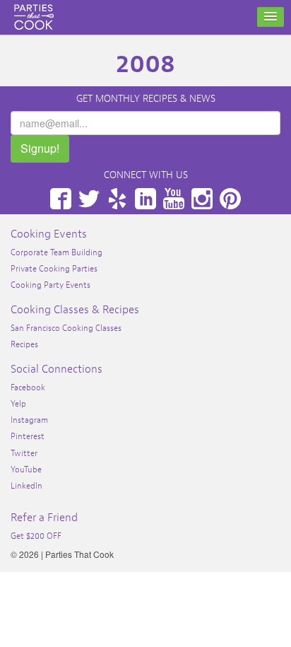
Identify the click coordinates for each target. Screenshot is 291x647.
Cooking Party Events (50, 285)
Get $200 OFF (36, 536)
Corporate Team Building (56, 252)
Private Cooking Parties (54, 268)
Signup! (39, 148)
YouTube (173, 198)
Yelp (117, 198)
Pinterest (230, 198)
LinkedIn (145, 198)
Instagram (202, 198)
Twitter (89, 198)
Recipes (24, 344)
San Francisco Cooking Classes (66, 328)
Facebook (60, 198)
